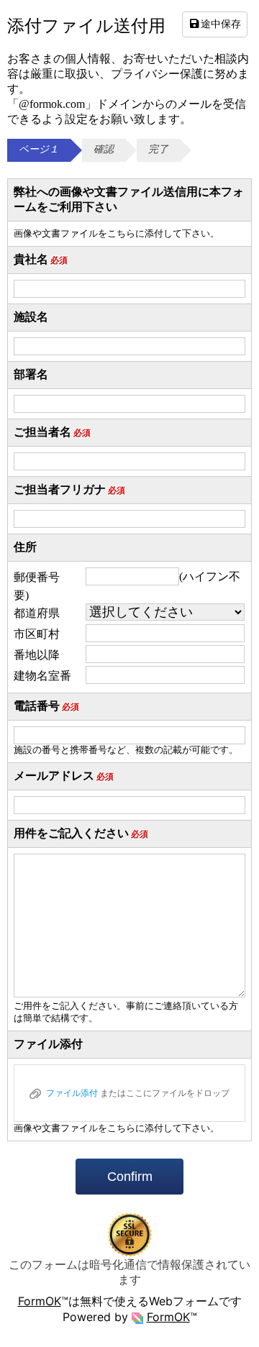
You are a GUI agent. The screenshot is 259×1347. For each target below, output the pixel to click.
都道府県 (37, 613)
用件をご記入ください (81, 833)
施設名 (31, 317)
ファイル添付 (48, 1044)
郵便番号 (37, 577)
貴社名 (41, 259)
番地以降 (37, 655)
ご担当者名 (52, 432)
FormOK (39, 1301)
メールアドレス (64, 776)
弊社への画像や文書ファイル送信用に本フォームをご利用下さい (129, 199)
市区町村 (37, 634)
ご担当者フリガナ (69, 489)
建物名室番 (42, 676)
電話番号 (46, 706)
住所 (25, 547)
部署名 (31, 374)
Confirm (130, 1176)
